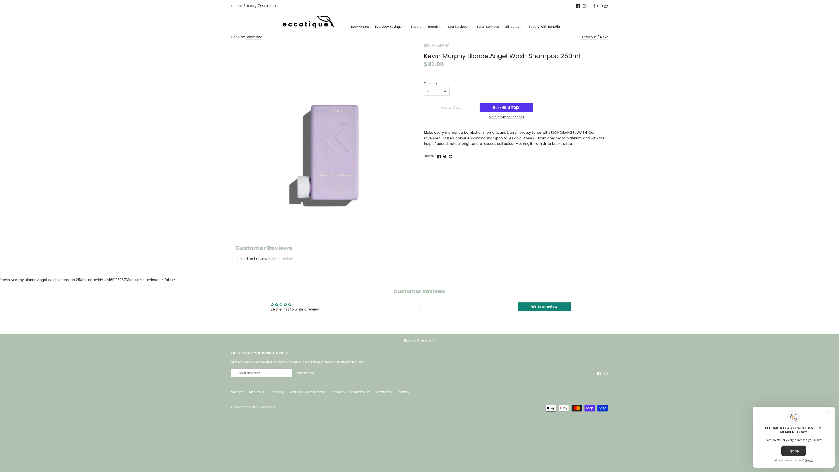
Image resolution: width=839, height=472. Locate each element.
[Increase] (445, 91)
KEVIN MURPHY (436, 45)
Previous (589, 37)
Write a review (280, 258)
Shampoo (254, 37)
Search (237, 392)
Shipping (276, 392)
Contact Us (360, 392)
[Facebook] (578, 6)
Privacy (402, 392)
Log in (237, 6)
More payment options (506, 117)
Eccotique (267, 407)
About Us (256, 392)
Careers (338, 392)
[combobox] (281, 6)
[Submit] (259, 6)
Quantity (431, 83)
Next (604, 37)
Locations (383, 392)
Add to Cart (451, 107)
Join (250, 6)
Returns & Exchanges (307, 392)
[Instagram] (584, 6)
